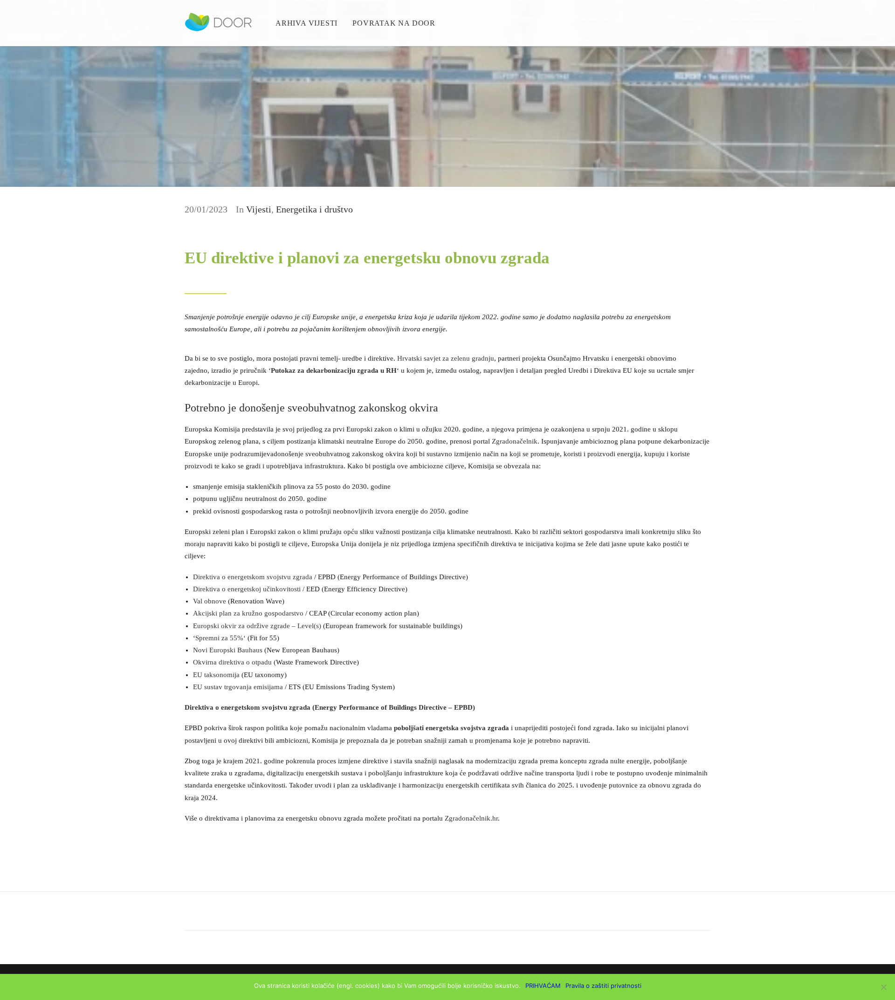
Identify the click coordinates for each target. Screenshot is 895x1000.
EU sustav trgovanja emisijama (238, 687)
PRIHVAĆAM (543, 985)
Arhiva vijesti (306, 23)
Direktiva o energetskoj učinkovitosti (248, 589)
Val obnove (209, 601)
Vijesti (258, 209)
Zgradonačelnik (514, 441)
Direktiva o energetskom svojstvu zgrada (252, 577)
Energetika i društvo (314, 209)
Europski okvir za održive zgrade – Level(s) (257, 626)
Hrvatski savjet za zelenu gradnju (445, 358)
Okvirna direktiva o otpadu (232, 662)
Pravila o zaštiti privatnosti (603, 985)
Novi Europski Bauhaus (227, 650)
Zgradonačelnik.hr (471, 818)
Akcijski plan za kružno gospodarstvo (248, 613)
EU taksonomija (216, 674)
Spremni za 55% (219, 638)
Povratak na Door (393, 23)
